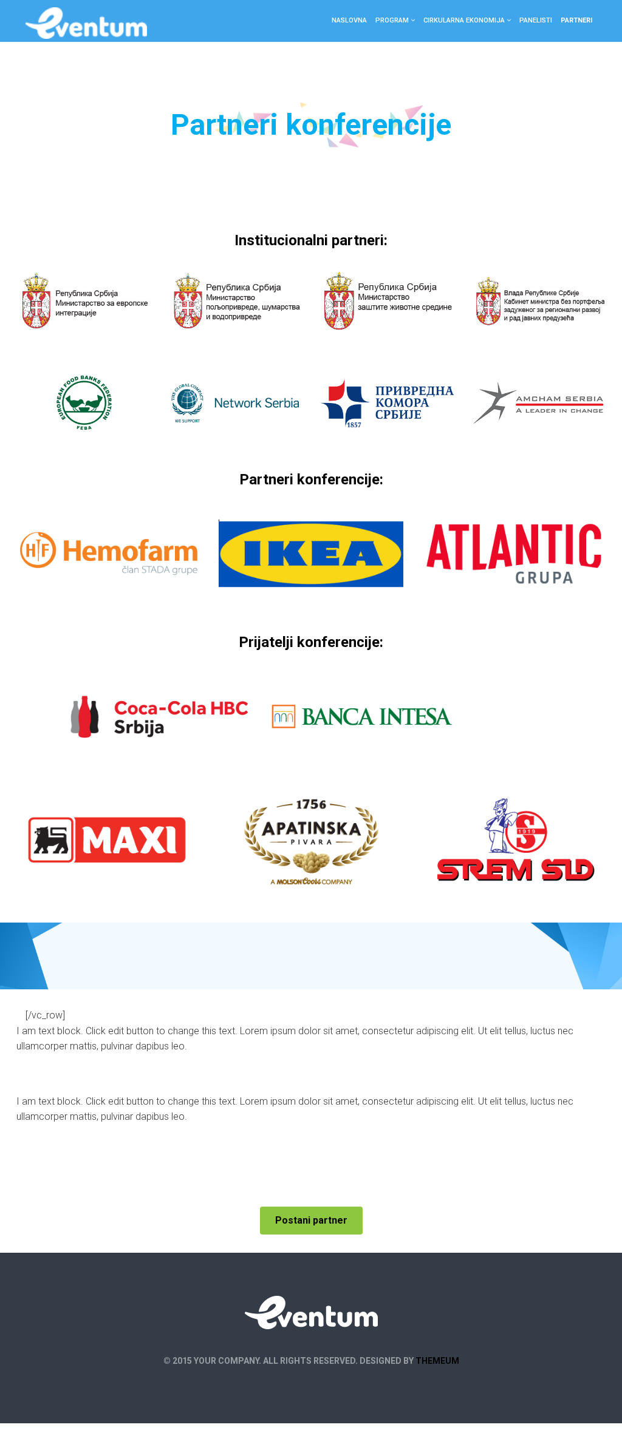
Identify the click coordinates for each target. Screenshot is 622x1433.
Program (392, 20)
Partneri (576, 20)
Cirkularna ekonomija (464, 20)
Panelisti (535, 20)
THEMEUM (437, 1361)
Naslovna (349, 20)
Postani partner (311, 1220)
